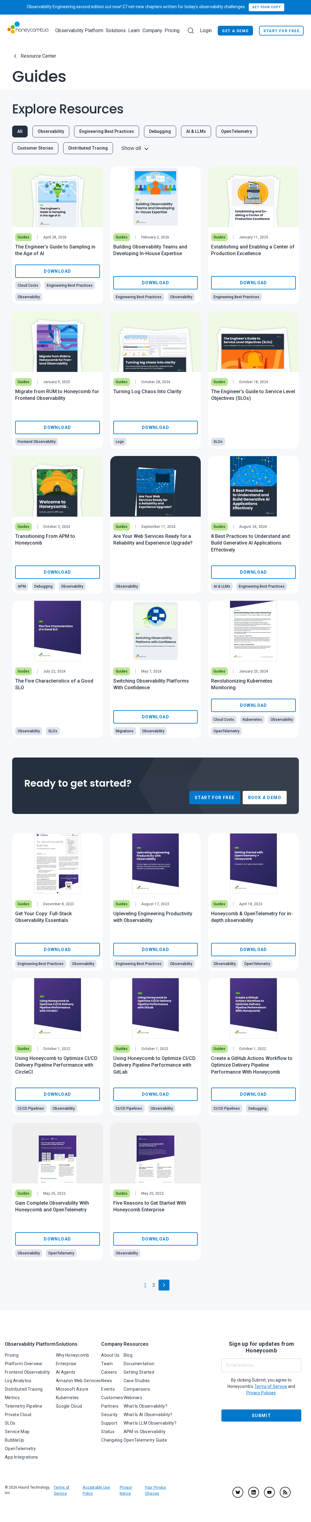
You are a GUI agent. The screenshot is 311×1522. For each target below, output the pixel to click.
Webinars (133, 1397)
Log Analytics (18, 1380)
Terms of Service (270, 1386)
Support (109, 1423)
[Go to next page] (164, 1285)
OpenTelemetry (236, 131)
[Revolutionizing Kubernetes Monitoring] (253, 631)
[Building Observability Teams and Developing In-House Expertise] (155, 197)
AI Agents (66, 1372)
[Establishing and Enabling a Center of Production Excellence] (253, 197)
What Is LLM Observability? (150, 1423)
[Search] (191, 31)
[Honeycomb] (27, 30)
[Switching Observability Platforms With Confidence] (155, 631)
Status (107, 1431)
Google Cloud (69, 1406)
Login (206, 30)
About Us (110, 1355)
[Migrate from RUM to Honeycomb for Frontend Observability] (57, 341)
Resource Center (38, 56)
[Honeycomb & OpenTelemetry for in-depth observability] (253, 863)
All (19, 131)
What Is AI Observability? (148, 1414)
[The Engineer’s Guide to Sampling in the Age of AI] (57, 197)
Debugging (160, 131)
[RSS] (285, 1492)
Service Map (17, 1431)
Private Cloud (18, 1414)
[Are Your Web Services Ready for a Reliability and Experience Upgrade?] (155, 486)
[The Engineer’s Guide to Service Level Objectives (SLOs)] (253, 341)
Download (57, 271)
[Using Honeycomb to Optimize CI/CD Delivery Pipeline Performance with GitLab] (155, 1008)
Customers (112, 1397)
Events (108, 1389)
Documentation (139, 1363)
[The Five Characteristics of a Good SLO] (57, 631)
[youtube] (269, 1492)
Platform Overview (24, 1363)
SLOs (10, 1423)
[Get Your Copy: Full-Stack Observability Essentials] (57, 863)
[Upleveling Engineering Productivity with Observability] (155, 863)
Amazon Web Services (78, 1380)
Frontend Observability (27, 1372)
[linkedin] (253, 1492)
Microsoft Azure (72, 1389)
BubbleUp (14, 1440)
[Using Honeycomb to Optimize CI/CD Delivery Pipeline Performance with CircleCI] (57, 1008)
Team (107, 1363)
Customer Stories (35, 148)
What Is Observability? (145, 1406)
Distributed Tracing (88, 148)
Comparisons (137, 1389)
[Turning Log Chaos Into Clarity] (155, 341)
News (106, 1380)
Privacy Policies (261, 1392)
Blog (128, 1355)
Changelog (112, 1440)
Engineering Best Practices (106, 131)
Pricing (172, 30)
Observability (51, 131)
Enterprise (66, 1363)
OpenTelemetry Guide (145, 1440)
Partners (109, 1406)
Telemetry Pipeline (23, 1406)
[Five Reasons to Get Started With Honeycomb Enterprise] (155, 1153)
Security (109, 1414)
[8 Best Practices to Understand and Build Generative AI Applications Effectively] (253, 486)
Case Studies (137, 1380)
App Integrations (21, 1457)
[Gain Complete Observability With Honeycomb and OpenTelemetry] (57, 1153)
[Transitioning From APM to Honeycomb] (57, 486)
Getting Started (139, 1372)
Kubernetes (67, 1397)
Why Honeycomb (72, 1355)
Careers (109, 1372)
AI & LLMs (196, 131)
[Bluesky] (237, 1492)
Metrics (12, 1397)
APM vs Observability (145, 1431)
